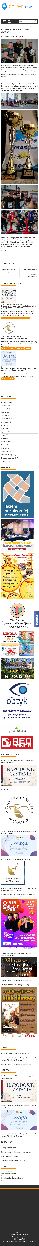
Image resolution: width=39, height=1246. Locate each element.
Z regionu (4, 461)
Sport (12, 264)
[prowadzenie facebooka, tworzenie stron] (17, 749)
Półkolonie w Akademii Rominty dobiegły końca (16, 1053)
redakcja (20, 36)
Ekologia (3, 409)
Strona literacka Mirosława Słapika (12, 1178)
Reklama (3, 445)
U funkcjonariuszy (6, 455)
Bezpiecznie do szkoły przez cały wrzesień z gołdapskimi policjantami (30, 273)
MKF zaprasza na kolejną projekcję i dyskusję (15, 985)
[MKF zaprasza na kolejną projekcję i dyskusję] (19, 1012)
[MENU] (9, 21)
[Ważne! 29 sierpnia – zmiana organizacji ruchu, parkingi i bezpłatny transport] (19, 845)
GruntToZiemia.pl (6, 1171)
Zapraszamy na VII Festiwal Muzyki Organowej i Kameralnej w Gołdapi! (16, 954)
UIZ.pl (2, 1180)
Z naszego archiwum (7, 458)
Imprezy (12, 318)
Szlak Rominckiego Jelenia (9, 1156)
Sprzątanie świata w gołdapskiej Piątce (9, 271)
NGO (2, 428)
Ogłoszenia (4, 432)
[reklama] (17, 598)
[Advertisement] (20, 15)
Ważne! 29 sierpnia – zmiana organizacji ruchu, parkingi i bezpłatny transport (18, 832)
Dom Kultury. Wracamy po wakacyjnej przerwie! (15, 859)
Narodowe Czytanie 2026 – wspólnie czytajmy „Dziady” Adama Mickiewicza (18, 761)
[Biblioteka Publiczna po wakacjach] (19, 809)
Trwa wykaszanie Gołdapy (9, 1148)
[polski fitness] (17, 735)
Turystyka (4, 451)
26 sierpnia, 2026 (7, 304)
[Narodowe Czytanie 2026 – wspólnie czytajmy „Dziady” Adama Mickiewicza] (19, 775)
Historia (3, 412)
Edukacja (12, 348)
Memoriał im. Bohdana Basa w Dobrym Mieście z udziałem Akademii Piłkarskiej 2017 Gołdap (19, 889)
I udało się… (4, 1042)
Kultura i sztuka (20, 318)
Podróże (3, 438)
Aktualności (6, 264)
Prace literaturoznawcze (8, 1174)
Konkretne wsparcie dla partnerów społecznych (16, 980)
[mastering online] (17, 552)
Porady (3, 441)
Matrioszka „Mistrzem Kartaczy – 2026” (13, 1160)
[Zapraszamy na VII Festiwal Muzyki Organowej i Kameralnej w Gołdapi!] (19, 967)
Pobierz (3, 435)
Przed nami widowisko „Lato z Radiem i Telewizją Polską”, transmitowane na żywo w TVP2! (19, 896)
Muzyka (3, 425)
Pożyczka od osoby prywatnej (19, 1234)
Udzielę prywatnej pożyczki (19, 1237)
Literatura (27, 318)
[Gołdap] (4, 20)
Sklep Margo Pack (19, 1239)
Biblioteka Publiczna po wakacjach (11, 790)
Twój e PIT (19, 1232)
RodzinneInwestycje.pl (8, 1176)
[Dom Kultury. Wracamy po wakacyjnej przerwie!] (13, 873)
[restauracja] (17, 679)
